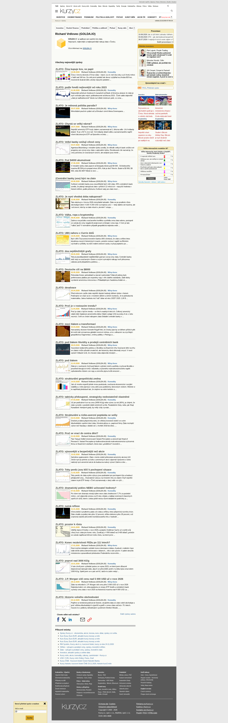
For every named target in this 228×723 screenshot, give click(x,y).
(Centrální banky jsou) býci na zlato (76, 178)
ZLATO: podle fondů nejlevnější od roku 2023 (81, 87)
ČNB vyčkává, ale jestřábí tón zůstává (159, 64)
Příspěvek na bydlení (62, 683)
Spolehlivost (153, 675)
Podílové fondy (110, 678)
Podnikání (85, 28)
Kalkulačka (131, 6)
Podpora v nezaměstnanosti (86, 692)
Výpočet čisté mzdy (61, 675)
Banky (79, 672)
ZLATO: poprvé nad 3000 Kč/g (72, 560)
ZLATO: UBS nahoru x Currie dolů (75, 233)
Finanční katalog (146, 682)
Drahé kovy (102, 686)
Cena (146, 675)
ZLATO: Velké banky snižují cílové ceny (78, 142)
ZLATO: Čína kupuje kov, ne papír (75, 69)
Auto (142, 675)
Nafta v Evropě (102, 694)
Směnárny (80, 678)
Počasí (112, 28)
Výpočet (67, 672)
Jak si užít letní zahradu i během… (160, 34)
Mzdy (111, 680)
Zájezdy (152, 2)
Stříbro (114, 689)
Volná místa (86, 681)
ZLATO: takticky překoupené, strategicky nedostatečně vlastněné (92, 397)
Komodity (112, 72)
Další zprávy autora (127, 614)
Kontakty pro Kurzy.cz (145, 710)
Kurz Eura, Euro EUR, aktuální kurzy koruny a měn (80, 636)
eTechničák (149, 680)
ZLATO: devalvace (66, 287)
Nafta (113, 692)
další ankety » (162, 182)
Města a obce (123, 675)
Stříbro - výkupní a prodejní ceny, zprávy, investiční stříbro (82, 647)
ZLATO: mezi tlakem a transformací (76, 324)
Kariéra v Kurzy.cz (143, 707)
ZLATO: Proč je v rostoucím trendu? (76, 306)
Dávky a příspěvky (83, 687)
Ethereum (115, 683)
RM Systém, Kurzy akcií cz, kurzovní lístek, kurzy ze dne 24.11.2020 (87, 644)
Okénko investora (146, 46)
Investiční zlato (106, 689)
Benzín (109, 692)
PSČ (130, 675)
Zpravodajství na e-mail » (155, 83)
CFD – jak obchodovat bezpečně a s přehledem (165, 37)
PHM (104, 692)
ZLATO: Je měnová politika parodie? (76, 105)
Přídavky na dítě (60, 680)
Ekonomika (101, 680)
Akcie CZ (69, 6)
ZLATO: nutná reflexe (68, 506)
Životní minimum (60, 689)
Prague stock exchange (148, 694)
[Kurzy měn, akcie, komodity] (74, 708)
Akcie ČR (141, 17)
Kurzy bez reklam (167, 17)
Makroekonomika (161, 94)
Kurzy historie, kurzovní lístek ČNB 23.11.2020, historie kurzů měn (86, 664)
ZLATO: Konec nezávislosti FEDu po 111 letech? (83, 542)
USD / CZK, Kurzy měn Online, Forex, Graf (77, 658)
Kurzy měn (122, 28)
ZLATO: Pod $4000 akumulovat (73, 160)
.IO (87, 48)
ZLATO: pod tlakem (66, 360)
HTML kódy (152, 713)
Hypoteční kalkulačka (62, 691)
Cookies (112, 704)
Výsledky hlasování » (144, 182)
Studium (174, 2)
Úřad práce (80, 684)
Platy (90, 684)
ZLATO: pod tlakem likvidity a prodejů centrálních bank (87, 342)
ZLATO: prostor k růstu (69, 524)
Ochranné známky (125, 683)
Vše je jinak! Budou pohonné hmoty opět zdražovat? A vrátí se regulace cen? (159, 55)
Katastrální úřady (124, 680)
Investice (60, 28)
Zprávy (62, 6)
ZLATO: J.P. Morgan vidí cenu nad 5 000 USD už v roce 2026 (89, 579)
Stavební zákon (124, 691)
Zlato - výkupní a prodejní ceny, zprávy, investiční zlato (81, 650)
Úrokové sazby (81, 675)
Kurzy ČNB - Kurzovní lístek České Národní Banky (80, 661)
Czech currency (146, 691)
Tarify (118, 6)
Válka (150, 6)
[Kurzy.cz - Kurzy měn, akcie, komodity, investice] (70, 13)
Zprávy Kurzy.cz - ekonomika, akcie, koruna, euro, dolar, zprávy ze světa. (88, 633)
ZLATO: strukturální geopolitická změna (78, 378)
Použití (139, 713)
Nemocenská (81, 690)
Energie (123, 6)
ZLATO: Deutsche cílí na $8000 (73, 269)
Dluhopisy (101, 678)
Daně (121, 694)
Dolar (90, 678)
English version (146, 689)
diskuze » (154, 182)
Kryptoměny (142, 119)
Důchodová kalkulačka (62, 678)
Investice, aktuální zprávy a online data (75, 652)
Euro (86, 678)
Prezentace (155, 31)
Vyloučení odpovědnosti (107, 707)
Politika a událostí (99, 28)
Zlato (99, 6)
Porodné (88, 690)
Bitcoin (105, 6)
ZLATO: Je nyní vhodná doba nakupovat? (79, 196)
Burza (100, 675)
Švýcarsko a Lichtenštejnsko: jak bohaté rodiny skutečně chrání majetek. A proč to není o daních (156, 76)
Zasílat (29, 718)
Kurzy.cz (57, 20)
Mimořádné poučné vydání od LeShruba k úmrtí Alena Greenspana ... (98, 111)
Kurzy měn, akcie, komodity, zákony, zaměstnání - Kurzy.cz (83, 655)
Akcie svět (77, 6)
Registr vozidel (145, 678)
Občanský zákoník (125, 686)
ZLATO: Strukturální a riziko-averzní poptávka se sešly (86, 415)
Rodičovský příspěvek (62, 686)
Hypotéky (112, 6)
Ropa (100, 692)
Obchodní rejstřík (144, 2)
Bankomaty (86, 672)
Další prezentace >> (165, 42)
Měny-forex (112, 108)
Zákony (138, 6)
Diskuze (155, 6)
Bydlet (169, 2)
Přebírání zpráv (153, 88)
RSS (144, 88)
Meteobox (163, 2)
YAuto (157, 2)
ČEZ (104, 675)
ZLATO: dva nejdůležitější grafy (73, 251)
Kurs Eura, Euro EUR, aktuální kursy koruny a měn (80, 639)
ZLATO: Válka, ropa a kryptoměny (75, 214)
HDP (107, 680)
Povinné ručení (60, 694)
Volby (142, 685)
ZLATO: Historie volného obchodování (77, 597)
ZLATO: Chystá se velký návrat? (74, 123)
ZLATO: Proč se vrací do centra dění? (77, 433)
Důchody (79, 695)
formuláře (127, 694)
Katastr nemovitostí (125, 678)
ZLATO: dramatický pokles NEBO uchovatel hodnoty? (86, 488)
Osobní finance (72, 28)
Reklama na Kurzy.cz (144, 704)
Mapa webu (148, 685)
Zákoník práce (123, 689)
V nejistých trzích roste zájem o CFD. (162, 39)
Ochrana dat (103, 704)
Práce (145, 6)
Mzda (86, 684)
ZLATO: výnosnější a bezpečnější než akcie (80, 451)
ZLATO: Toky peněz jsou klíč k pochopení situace (83, 469)
